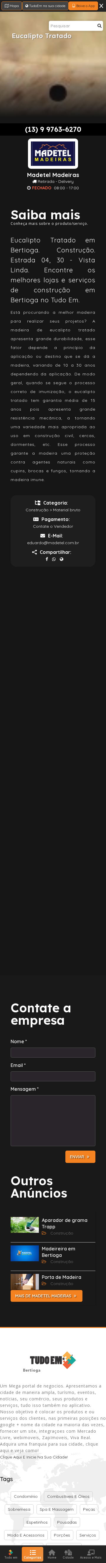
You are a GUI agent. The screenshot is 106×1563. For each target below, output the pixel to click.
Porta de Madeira (61, 1277)
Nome (19, 1041)
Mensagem (25, 1089)
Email (18, 1065)
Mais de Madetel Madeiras (43, 1296)
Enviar (77, 1156)
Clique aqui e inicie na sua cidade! (34, 1457)
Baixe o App (85, 6)
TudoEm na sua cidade (46, 6)
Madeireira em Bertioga (58, 1252)
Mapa (14, 6)
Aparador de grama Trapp (64, 1223)
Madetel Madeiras (53, 175)
